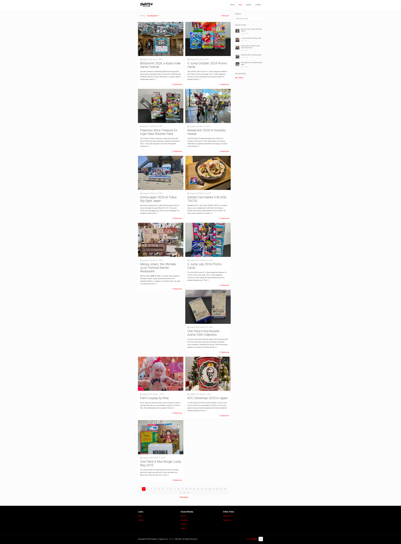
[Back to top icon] (261, 539)
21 (221, 489)
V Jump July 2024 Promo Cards (204, 265)
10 (179, 489)
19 (213, 489)
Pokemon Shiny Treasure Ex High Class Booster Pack (158, 132)
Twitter (183, 524)
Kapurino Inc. (227, 516)
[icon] (253, 539)
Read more (178, 84)
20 (217, 489)
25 (188, 493)
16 (202, 489)
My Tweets (239, 78)
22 (225, 489)
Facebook (184, 520)
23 (180, 493)
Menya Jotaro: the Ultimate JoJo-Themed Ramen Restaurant (158, 267)
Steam (183, 528)
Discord (183, 516)
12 (186, 489)
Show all (226, 16)
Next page (183, 497)
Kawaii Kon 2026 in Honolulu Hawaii (206, 132)
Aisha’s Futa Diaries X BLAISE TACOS (207, 199)
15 (198, 489)
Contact (141, 520)
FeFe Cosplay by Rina (154, 398)
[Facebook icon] (247, 539)
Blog (139, 516)
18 (209, 489)
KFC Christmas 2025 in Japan (207, 398)
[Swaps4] (146, 4)
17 (206, 489)
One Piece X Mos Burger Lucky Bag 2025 (160, 463)
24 (184, 493)
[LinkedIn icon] (251, 539)
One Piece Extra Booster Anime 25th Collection (203, 332)
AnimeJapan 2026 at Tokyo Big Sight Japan (158, 199)
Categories (153, 16)
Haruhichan (227, 520)
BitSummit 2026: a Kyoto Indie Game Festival (160, 65)
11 (182, 489)
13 (190, 489)
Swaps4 (145, 59)
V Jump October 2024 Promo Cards (207, 65)
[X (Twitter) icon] (249, 539)
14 (194, 489)
